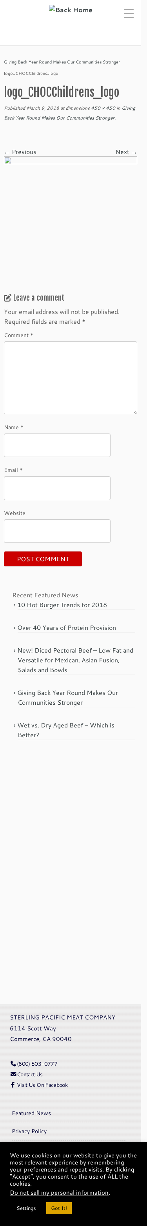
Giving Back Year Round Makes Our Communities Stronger (62, 62)
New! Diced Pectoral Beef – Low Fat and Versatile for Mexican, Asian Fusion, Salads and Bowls (75, 660)
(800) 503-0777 (37, 1063)
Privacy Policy (29, 1131)
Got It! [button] (59, 1207)
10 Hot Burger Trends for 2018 (62, 604)
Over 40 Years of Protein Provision (66, 627)
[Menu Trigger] (132, 13)
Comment (18, 335)
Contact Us (30, 1074)
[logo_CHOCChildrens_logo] (70, 222)
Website (14, 513)
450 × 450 (102, 108)
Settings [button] (26, 1207)
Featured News (31, 1113)
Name (14, 427)
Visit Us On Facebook (42, 1085)
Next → (126, 151)
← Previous (20, 151)
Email (13, 470)
